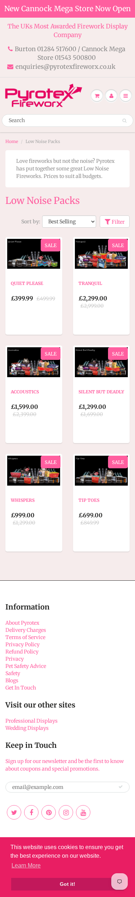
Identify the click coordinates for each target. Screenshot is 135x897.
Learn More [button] (26, 865)
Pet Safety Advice (25, 666)
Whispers (23, 500)
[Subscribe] (120, 787)
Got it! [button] (67, 884)
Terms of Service (25, 637)
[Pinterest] (48, 812)
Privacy (14, 659)
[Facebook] (31, 812)
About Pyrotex (22, 623)
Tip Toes (88, 500)
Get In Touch (20, 687)
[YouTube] (83, 812)
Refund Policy (22, 651)
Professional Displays (31, 721)
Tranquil (90, 283)
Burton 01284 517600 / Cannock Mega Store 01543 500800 (70, 53)
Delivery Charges (25, 630)
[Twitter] (14, 812)
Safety (12, 673)
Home (11, 141)
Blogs (11, 680)
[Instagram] (66, 812)
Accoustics (25, 391)
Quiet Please (27, 283)
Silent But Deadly (101, 391)
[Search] (124, 120)
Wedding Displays (27, 728)
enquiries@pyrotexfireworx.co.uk (65, 67)
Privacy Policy (22, 644)
